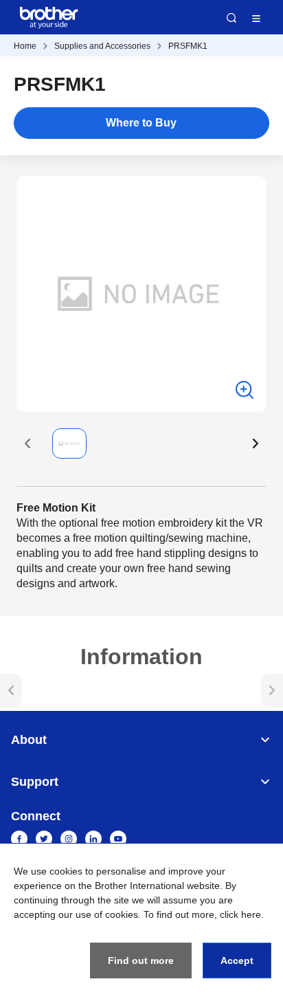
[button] (27, 443)
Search (231, 17)
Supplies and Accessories (102, 46)
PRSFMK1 (187, 46)
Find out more (141, 960)
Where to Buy (141, 123)
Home (25, 46)
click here (240, 914)
